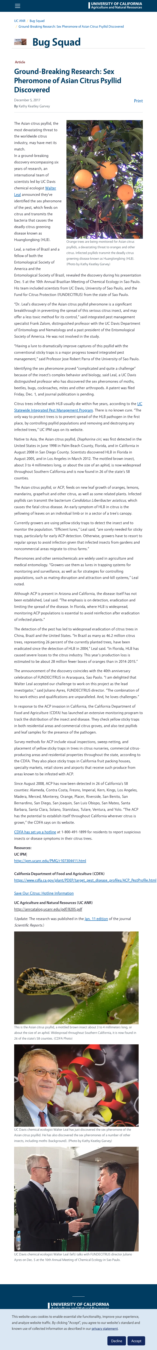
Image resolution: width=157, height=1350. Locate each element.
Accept (136, 1341)
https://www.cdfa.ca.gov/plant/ (39, 880)
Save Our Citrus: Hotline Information (44, 893)
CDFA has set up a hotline (35, 831)
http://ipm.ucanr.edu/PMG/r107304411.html (50, 860)
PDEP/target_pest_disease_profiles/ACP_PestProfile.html (110, 880)
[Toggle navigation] (17, 6)
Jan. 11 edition (96, 918)
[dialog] (78, 1329)
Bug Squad (37, 21)
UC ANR (19, 21)
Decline (116, 1341)
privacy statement (105, 1328)
